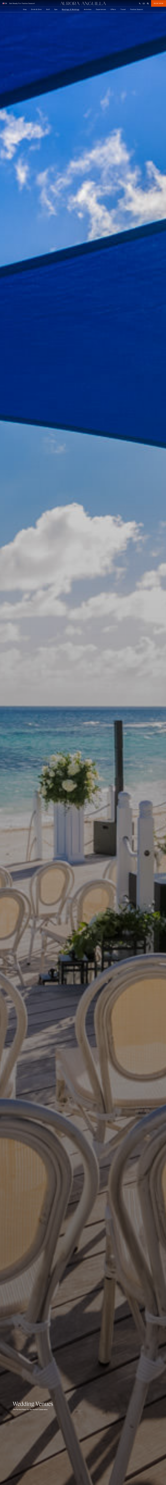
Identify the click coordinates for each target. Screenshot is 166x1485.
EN (5, 3)
